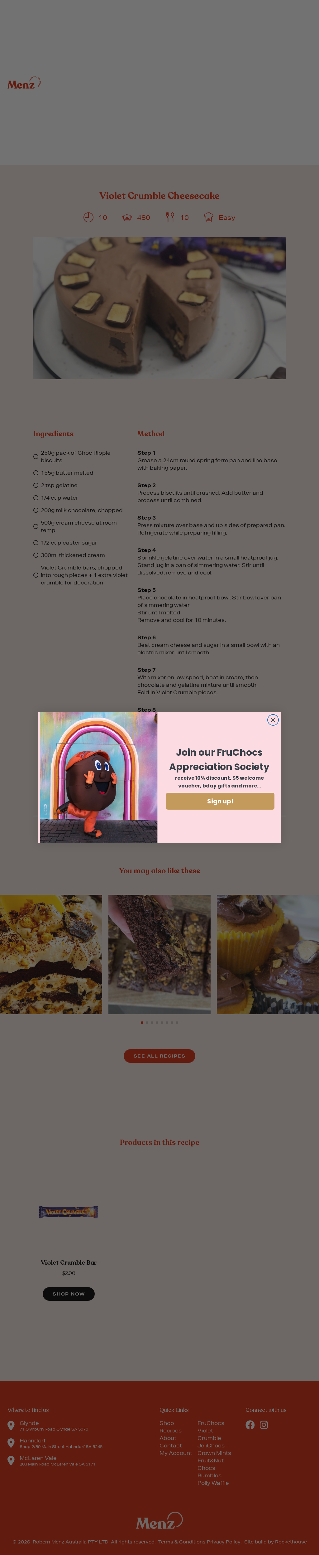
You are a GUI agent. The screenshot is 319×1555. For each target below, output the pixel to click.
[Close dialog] (273, 720)
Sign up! (220, 801)
